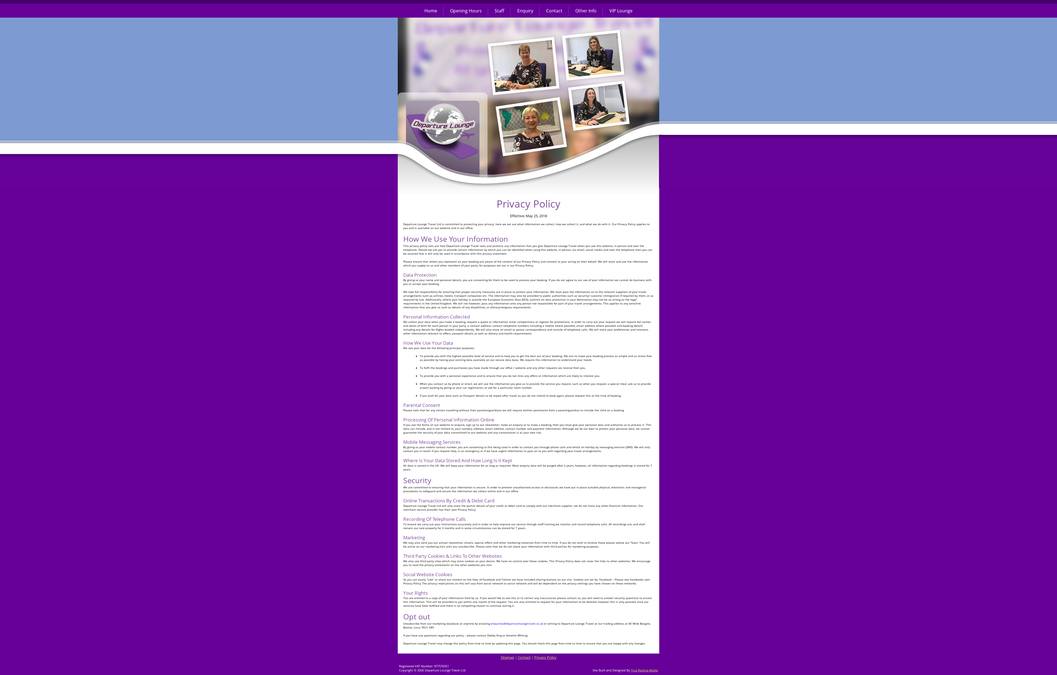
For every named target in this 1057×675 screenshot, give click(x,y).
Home (430, 11)
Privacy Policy (545, 657)
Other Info (585, 11)
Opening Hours (466, 11)
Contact (554, 11)
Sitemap (507, 657)
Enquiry (525, 11)
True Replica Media (644, 670)
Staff (499, 11)
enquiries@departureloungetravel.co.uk (517, 623)
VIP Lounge (621, 11)
